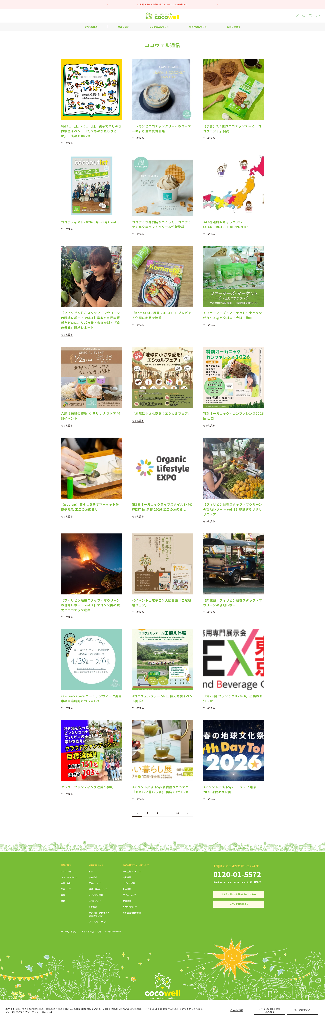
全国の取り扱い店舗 (132, 912)
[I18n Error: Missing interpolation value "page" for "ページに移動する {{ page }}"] (188, 813)
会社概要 (127, 877)
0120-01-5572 (237, 874)
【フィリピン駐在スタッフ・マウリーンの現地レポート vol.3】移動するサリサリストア (232, 509)
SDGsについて (129, 895)
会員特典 (93, 877)
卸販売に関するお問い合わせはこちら (238, 894)
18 (177, 812)
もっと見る (67, 143)
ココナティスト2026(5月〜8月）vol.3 (90, 222)
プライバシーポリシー (99, 921)
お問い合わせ (233, 26)
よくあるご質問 (96, 895)
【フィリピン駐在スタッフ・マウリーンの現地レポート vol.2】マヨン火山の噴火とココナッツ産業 (90, 605)
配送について (95, 883)
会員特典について (198, 26)
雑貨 (63, 895)
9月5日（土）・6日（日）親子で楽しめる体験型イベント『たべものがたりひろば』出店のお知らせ (91, 131)
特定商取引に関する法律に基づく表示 (99, 914)
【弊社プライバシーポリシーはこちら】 (32, 1011)
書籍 (63, 901)
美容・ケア (66, 889)
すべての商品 (91, 26)
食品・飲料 (66, 883)
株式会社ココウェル (132, 871)
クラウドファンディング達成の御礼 (87, 787)
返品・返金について (98, 889)
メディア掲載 (129, 883)
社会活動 (127, 889)
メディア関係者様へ (239, 904)
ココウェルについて (159, 26)
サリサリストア (130, 906)
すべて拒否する (302, 1010)
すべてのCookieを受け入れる (269, 1010)
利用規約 (93, 906)
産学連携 (127, 901)
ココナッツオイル (69, 877)
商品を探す (123, 26)
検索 (91, 871)
